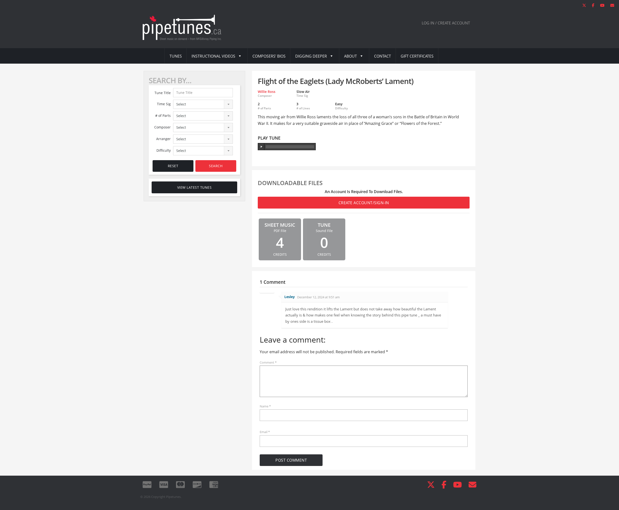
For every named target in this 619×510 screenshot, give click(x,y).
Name (265, 406)
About (350, 56)
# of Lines (303, 108)
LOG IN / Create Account (446, 23)
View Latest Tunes (194, 187)
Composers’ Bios (269, 56)
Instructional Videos (213, 56)
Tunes (175, 56)
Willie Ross (266, 91)
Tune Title (163, 92)
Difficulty (163, 150)
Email (265, 432)
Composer (162, 127)
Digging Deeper (311, 56)
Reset (173, 166)
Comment (268, 362)
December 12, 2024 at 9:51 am (318, 297)
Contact (382, 56)
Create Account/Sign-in (364, 202)
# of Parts (163, 115)
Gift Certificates (417, 56)
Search (215, 166)
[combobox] (203, 104)
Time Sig (164, 104)
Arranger (163, 138)
